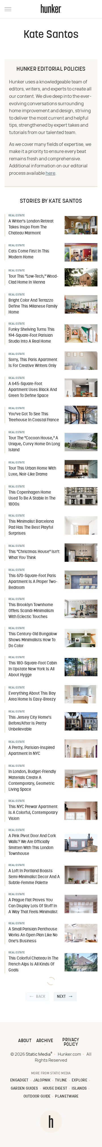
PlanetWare (66, 1096)
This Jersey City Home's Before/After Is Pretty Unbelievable (30, 724)
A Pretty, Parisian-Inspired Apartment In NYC (31, 751)
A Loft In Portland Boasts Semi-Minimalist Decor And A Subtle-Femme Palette (34, 877)
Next (61, 997)
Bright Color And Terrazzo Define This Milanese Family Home (33, 307)
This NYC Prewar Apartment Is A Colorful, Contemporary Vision (33, 813)
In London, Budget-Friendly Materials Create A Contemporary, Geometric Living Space (32, 781)
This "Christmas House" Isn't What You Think (34, 555)
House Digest (55, 1088)
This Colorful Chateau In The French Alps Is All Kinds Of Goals (33, 964)
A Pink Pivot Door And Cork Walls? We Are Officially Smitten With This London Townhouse (32, 845)
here (50, 173)
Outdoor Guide (37, 1096)
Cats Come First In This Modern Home (28, 254)
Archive (44, 1041)
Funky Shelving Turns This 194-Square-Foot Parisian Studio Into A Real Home (31, 336)
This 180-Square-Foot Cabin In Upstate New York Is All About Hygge (32, 669)
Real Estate (16, 215)
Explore (79, 1080)
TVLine (61, 1080)
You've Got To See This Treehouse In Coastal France (33, 417)
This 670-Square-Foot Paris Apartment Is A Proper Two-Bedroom (32, 582)
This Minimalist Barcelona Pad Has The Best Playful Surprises (31, 528)
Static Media (38, 1054)
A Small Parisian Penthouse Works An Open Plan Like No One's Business (33, 935)
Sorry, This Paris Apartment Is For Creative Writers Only (32, 363)
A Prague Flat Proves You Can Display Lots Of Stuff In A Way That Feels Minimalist (33, 906)
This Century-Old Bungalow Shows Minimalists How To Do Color (32, 640)
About (24, 1041)
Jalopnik (41, 1080)
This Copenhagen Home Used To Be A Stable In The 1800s (32, 499)
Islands (79, 1088)
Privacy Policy (70, 1042)
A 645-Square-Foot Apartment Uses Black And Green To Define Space (32, 390)
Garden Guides (24, 1088)
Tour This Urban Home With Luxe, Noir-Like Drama (32, 471)
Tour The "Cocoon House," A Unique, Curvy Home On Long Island (34, 444)
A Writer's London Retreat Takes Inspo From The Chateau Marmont (31, 227)
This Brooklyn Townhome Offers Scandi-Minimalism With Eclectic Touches (31, 611)
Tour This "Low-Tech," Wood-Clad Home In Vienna (33, 280)
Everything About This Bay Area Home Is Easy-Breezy (32, 697)
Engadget (19, 1080)
